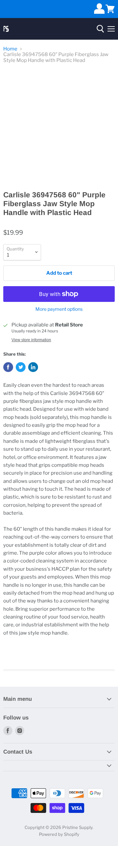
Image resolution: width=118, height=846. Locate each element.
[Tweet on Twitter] (21, 367)
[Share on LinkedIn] (33, 367)
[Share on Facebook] (8, 367)
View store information (31, 340)
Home (10, 49)
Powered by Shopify (59, 834)
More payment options (59, 309)
